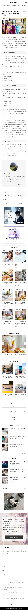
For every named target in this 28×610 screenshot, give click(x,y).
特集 (14, 419)
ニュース (14, 406)
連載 (2, 564)
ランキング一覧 (22, 453)
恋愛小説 (14, 417)
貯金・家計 (5, 199)
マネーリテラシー (14, 411)
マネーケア (14, 409)
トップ (3, 572)
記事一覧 (3, 566)
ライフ (14, 414)
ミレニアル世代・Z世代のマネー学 (14, 537)
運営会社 (3, 574)
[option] (14, 345)
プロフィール (20, 184)
